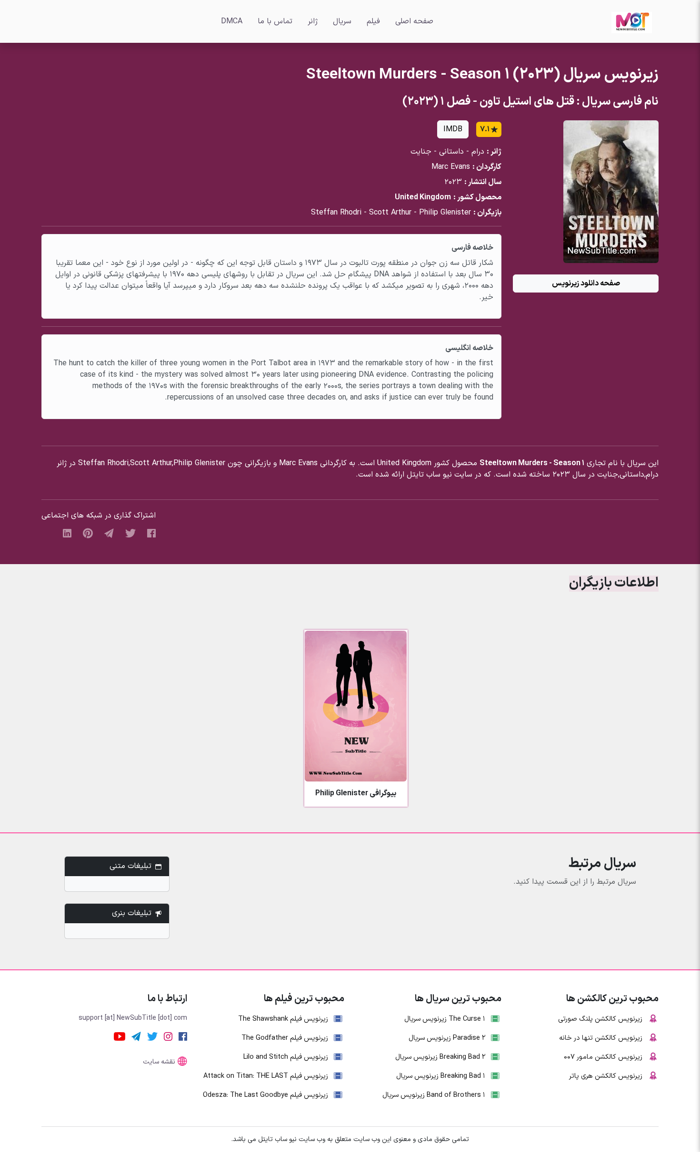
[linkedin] (67, 532)
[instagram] (168, 1036)
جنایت (420, 151)
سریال (342, 21)
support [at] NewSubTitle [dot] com (133, 1018)
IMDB (452, 129)
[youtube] (119, 1036)
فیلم (373, 21)
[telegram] (109, 532)
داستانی (451, 151)
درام (477, 151)
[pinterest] (88, 532)
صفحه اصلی (414, 21)
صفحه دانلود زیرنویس (586, 283)
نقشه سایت (159, 1062)
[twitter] (130, 532)
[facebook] (151, 532)
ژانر (313, 21)
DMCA (231, 21)
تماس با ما (275, 21)
